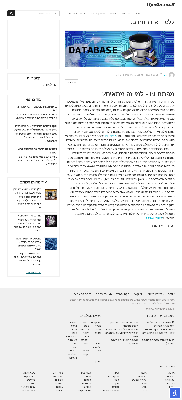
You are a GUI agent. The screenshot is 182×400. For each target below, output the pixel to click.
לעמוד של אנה (33, 272)
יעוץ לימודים (49, 84)
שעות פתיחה (28, 390)
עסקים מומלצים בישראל (72, 354)
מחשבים (86, 383)
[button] (175, 393)
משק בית (30, 383)
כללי (116, 379)
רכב (144, 390)
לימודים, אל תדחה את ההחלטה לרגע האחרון (37, 150)
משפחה (59, 383)
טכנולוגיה (170, 379)
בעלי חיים (58, 372)
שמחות (59, 390)
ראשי (138, 13)
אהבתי (70, 82)
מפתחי (111, 136)
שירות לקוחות (84, 390)
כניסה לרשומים (77, 13)
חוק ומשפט (57, 376)
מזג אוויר (72, 340)
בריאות (171, 376)
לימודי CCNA (154, 218)
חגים (88, 376)
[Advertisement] (30, 44)
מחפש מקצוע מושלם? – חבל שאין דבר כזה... (36, 108)
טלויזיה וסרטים (139, 379)
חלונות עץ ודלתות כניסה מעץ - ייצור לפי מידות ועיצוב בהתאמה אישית (121, 333)
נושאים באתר (156, 294)
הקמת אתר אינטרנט (85, 336)
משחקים (97, 361)
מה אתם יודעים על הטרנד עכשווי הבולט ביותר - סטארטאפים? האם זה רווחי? (27, 244)
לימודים (59, 379)
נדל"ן (172, 386)
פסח (86, 343)
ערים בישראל (28, 386)
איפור (116, 372)
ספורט (115, 386)
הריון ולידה (113, 376)
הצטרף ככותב (97, 13)
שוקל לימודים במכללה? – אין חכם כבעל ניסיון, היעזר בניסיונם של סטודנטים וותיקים (35, 128)
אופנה (144, 372)
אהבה (171, 372)
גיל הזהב (142, 376)
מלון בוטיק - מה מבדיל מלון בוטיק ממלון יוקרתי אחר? (27, 191)
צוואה (98, 350)
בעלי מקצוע (29, 372)
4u (160, 4)
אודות (113, 13)
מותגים (143, 383)
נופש (144, 386)
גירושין (74, 329)
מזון (117, 383)
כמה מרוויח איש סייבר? (29, 215)
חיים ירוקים (29, 376)
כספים (87, 379)
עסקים (59, 386)
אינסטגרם (84, 329)
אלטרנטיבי (85, 372)
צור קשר (126, 13)
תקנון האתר (122, 294)
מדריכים (31, 379)
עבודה (87, 386)
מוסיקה (171, 383)
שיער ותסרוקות (111, 390)
